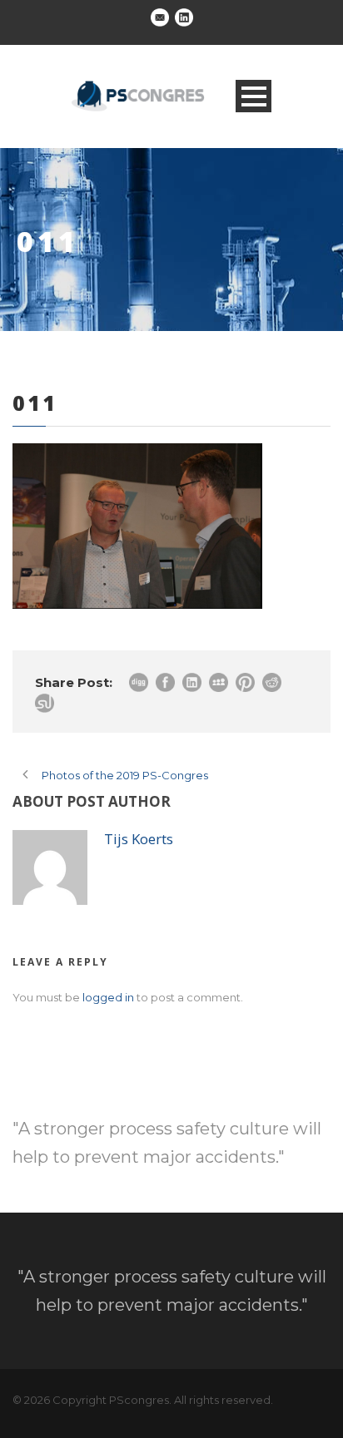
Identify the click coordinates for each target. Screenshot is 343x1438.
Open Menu (253, 96)
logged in (108, 997)
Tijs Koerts (138, 838)
